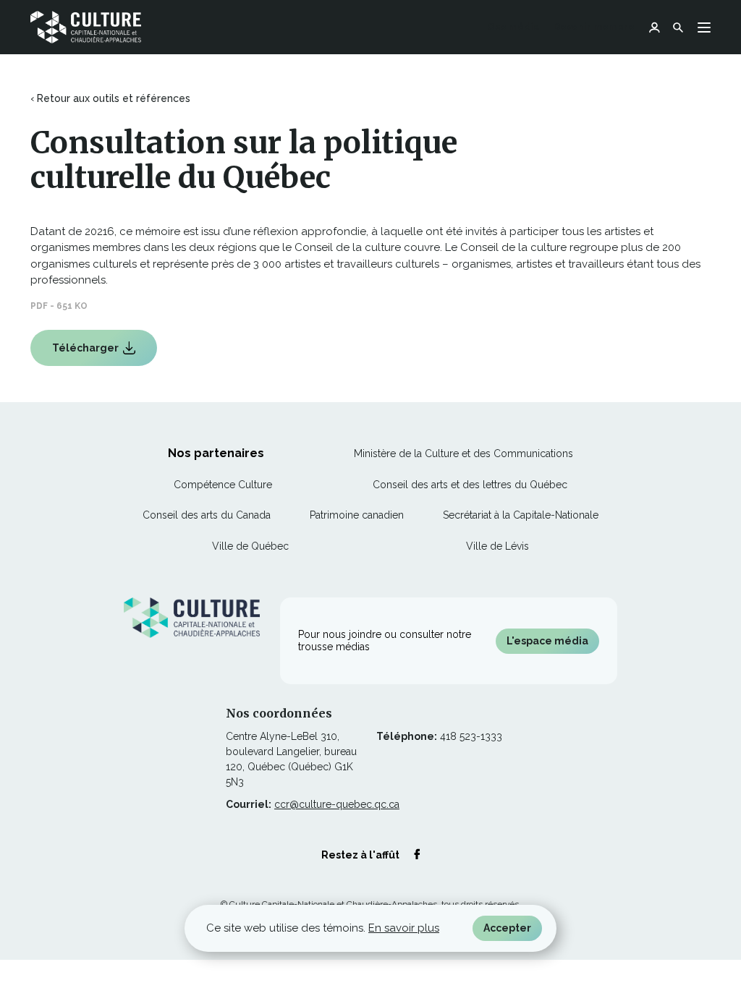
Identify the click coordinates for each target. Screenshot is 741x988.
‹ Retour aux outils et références (110, 98)
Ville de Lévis (497, 546)
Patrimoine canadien (357, 515)
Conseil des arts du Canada (207, 515)
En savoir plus (403, 927)
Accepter (507, 928)
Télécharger (87, 354)
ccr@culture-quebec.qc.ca (336, 804)
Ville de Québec (250, 546)
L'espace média (547, 641)
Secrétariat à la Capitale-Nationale (520, 515)
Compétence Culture (223, 484)
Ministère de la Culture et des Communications (463, 453)
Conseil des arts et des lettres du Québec (470, 484)
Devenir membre (594, 26)
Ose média (513, 27)
